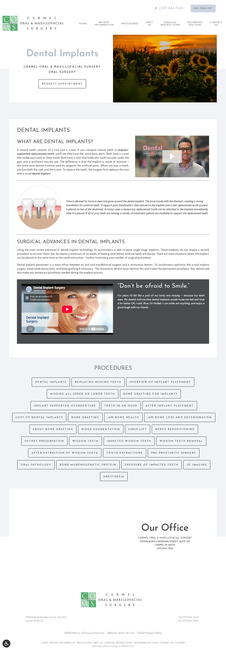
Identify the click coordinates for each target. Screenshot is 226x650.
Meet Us (98, 642)
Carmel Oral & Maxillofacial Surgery (165, 538)
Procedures (130, 24)
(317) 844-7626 (171, 8)
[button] (172, 156)
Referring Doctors (146, 642)
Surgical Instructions (118, 642)
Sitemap (180, 642)
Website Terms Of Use (120, 633)
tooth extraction (73, 257)
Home (83, 24)
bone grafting (70, 268)
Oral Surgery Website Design (105, 646)
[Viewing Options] (6, 643)
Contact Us (167, 642)
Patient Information (62, 642)
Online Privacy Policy (149, 633)
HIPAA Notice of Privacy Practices (84, 633)
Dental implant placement (33, 264)
